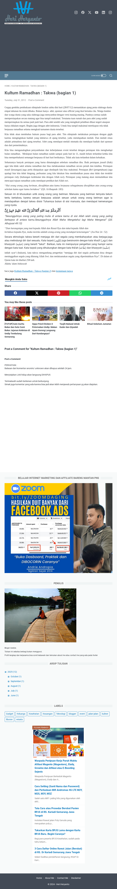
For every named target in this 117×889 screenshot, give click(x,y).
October (16, 676)
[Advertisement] (58, 47)
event (82, 714)
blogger (72, 714)
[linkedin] (103, 12)
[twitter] (90, 12)
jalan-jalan (93, 714)
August (16, 686)
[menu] (8, 75)
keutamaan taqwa (64, 271)
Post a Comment (36, 100)
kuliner (105, 714)
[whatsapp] (80, 293)
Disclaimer (76, 878)
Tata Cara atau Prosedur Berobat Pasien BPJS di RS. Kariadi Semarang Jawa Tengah (57, 812)
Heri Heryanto (62, 884)
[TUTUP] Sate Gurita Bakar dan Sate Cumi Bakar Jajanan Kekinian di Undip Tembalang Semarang (17, 330)
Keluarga (21, 714)
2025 (12, 672)
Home (39, 878)
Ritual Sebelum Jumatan (99, 324)
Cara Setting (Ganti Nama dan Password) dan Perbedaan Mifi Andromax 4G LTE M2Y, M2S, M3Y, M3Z (58, 790)
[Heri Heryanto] (25, 12)
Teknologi (60, 714)
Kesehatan (34, 714)
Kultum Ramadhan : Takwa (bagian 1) (40, 92)
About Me (49, 878)
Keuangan (48, 714)
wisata (19, 719)
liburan (9, 719)
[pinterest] (58, 293)
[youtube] (96, 12)
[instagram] (76, 12)
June (15, 695)
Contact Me (62, 878)
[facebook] (83, 12)
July (14, 690)
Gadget (9, 714)
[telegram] (101, 293)
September (17, 681)
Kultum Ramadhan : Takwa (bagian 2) (32, 271)
